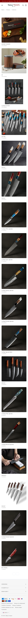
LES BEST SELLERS (6, 44)
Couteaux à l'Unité (6, 105)
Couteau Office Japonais (7, 229)
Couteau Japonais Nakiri (7, 352)
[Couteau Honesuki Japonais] (14, 522)
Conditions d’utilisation (6, 605)
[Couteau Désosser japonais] (14, 430)
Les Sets (3, 136)
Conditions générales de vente (8, 607)
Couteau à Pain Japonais (7, 413)
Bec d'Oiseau (4, 567)
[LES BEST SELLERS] (14, 30)
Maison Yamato (9, 615)
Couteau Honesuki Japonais (8, 536)
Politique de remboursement (7, 603)
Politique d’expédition (17, 605)
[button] (2, 5)
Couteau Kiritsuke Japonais (8, 321)
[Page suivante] (17, 574)
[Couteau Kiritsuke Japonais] (14, 307)
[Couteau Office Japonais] (14, 214)
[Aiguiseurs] (14, 461)
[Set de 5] (14, 492)
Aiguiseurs (4, 475)
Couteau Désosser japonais (8, 444)
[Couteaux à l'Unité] (14, 91)
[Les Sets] (14, 122)
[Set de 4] (14, 368)
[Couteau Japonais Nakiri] (14, 338)
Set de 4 (3, 383)
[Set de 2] (14, 184)
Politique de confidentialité (19, 603)
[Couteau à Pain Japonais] (14, 399)
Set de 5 (3, 506)
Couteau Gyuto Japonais (7, 259)
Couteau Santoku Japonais (7, 290)
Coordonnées (4, 609)
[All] (14, 60)
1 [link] (10, 574)
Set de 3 (3, 167)
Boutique (8, 9)
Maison (3, 9)
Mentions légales (18, 607)
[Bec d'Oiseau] (14, 553)
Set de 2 (3, 198)
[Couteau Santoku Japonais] (14, 276)
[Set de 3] (14, 153)
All (2, 74)
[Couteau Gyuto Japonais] (14, 245)
